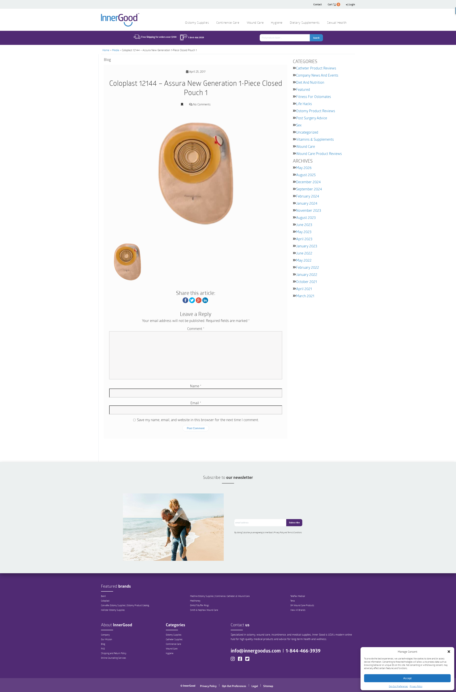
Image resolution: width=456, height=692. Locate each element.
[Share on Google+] (198, 300)
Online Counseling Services (113, 657)
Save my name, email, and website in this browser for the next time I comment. (198, 419)
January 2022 (306, 274)
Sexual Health (337, 22)
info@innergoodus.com (256, 650)
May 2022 (304, 260)
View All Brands (297, 609)
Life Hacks (304, 103)
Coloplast (105, 600)
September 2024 (309, 189)
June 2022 (304, 253)
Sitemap (268, 686)
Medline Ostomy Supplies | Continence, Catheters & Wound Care (220, 596)
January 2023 (306, 246)
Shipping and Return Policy (113, 653)
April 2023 (304, 238)
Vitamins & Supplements (315, 139)
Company (105, 634)
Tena (292, 600)
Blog (103, 643)
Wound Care (305, 146)
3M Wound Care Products (302, 605)
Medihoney (195, 600)
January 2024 (306, 203)
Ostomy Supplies (173, 634)
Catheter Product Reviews (316, 68)
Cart (333, 4)
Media (115, 50)
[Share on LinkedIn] (205, 300)
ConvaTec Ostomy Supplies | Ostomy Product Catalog (125, 605)
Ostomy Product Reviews (315, 110)
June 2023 (304, 224)
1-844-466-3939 (303, 650)
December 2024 (308, 181)
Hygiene (169, 653)
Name (195, 386)
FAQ (103, 648)
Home (105, 50)
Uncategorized (307, 132)
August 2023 (306, 217)
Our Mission (106, 639)
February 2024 (307, 196)
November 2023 (308, 210)
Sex (299, 125)
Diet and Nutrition (310, 82)
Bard (103, 596)
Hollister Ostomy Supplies (113, 609)
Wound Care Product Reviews (319, 153)
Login (352, 4)
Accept (407, 678)
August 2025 (306, 174)
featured (303, 89)
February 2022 (307, 267)
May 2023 (303, 231)
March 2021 (305, 295)
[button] (449, 651)
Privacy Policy (416, 686)
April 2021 (304, 288)
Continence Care (173, 643)
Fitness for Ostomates (313, 96)
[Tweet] (192, 300)
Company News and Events (317, 75)
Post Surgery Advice (311, 118)
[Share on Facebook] (185, 300)
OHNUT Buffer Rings (199, 605)
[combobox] (285, 37)
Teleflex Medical (297, 596)
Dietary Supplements (305, 22)
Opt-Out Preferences (398, 686)
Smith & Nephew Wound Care (204, 609)
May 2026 (304, 167)
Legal (255, 686)
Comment (195, 328)
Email (195, 402)
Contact (317, 4)
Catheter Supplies (174, 639)
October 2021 (306, 281)
